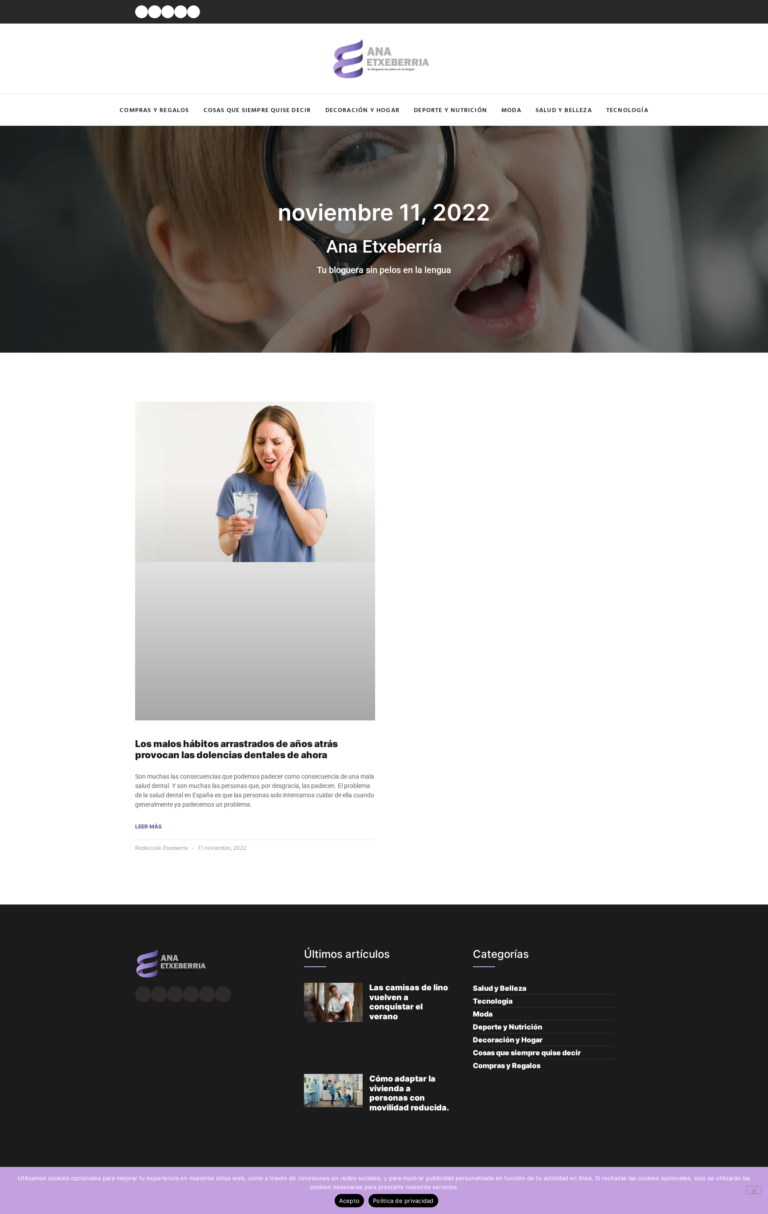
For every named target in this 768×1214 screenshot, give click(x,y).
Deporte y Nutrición (450, 109)
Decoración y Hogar (362, 109)
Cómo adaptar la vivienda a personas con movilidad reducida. (409, 1093)
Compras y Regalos (154, 109)
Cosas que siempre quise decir (257, 109)
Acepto (349, 1200)
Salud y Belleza (564, 109)
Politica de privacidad (403, 1200)
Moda (511, 109)
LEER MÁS (148, 826)
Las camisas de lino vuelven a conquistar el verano (408, 1002)
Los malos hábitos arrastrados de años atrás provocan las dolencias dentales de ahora (236, 749)
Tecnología (627, 109)
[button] (141, 11)
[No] (753, 1190)
